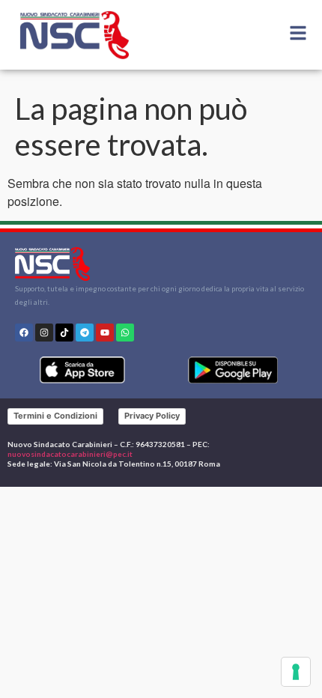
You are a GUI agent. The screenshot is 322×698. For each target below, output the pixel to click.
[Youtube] (105, 333)
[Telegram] (85, 333)
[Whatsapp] (125, 333)
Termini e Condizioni (55, 415)
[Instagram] (44, 333)
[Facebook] (24, 333)
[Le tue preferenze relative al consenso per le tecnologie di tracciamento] (296, 672)
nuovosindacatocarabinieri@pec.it (70, 453)
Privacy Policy (152, 415)
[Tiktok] (64, 333)
